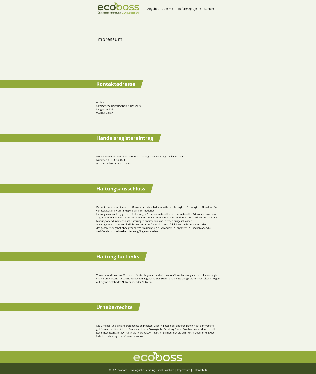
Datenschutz (200, 370)
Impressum (183, 370)
